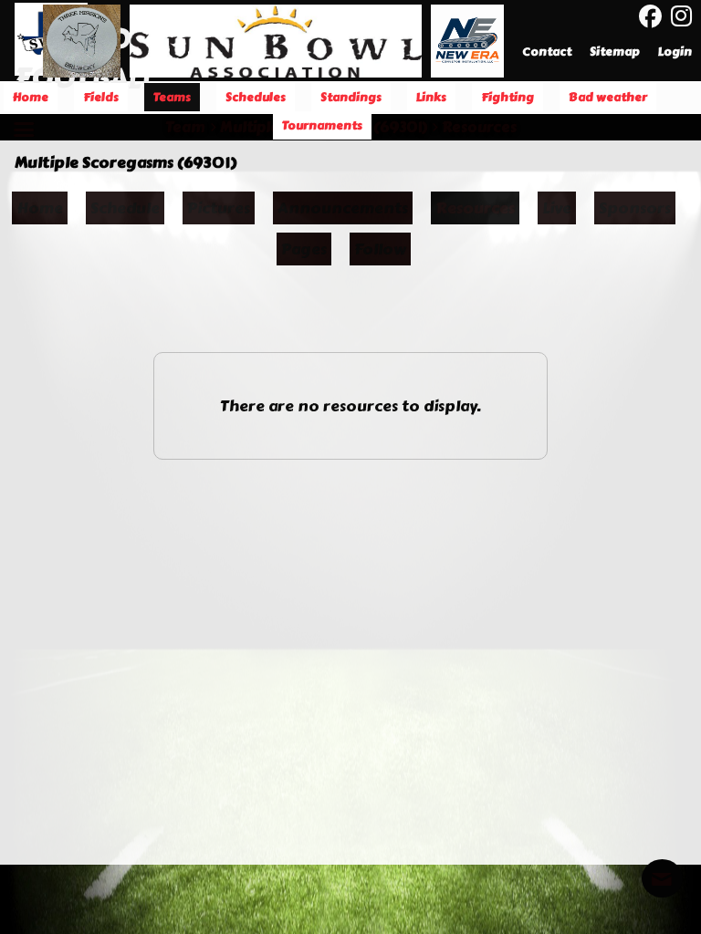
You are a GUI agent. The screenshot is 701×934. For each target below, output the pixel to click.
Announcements (342, 208)
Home (39, 208)
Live (556, 208)
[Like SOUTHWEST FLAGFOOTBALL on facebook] (650, 16)
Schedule (125, 208)
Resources (475, 208)
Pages (304, 249)
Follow (380, 249)
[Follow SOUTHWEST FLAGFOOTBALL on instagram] (686, 16)
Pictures (218, 208)
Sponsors (635, 208)
